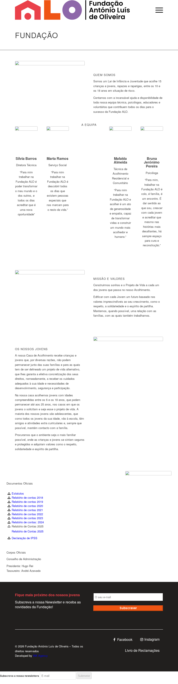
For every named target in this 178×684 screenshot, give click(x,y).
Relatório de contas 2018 (27, 497)
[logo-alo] (72, 10)
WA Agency (40, 656)
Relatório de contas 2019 (27, 502)
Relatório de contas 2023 (27, 518)
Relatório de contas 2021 (27, 510)
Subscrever (128, 608)
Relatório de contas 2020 (27, 506)
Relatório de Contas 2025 (27, 531)
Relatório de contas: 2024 (28, 522)
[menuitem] (157, 10)
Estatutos (18, 493)
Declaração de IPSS (24, 538)
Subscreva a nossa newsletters (19, 676)
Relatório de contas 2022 (27, 514)
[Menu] (157, 10)
